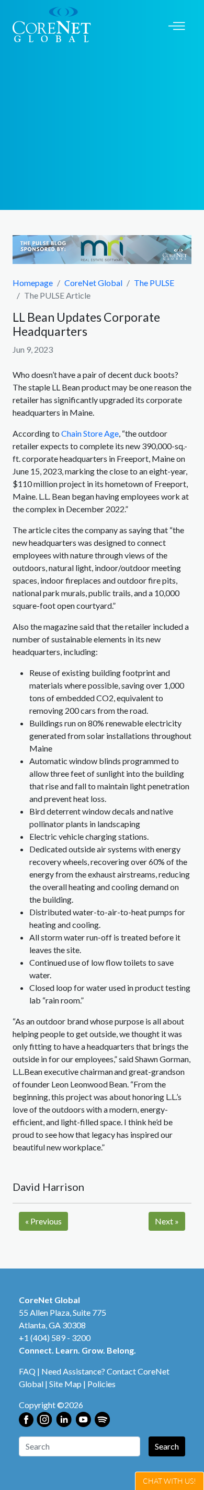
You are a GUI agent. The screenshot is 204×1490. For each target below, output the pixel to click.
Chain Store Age (90, 433)
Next (167, 1221)
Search (167, 1446)
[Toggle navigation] (176, 25)
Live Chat (169, 1481)
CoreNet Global (93, 283)
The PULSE (154, 283)
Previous (43, 1221)
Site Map (65, 1384)
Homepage (33, 283)
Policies (101, 1384)
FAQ (27, 1371)
